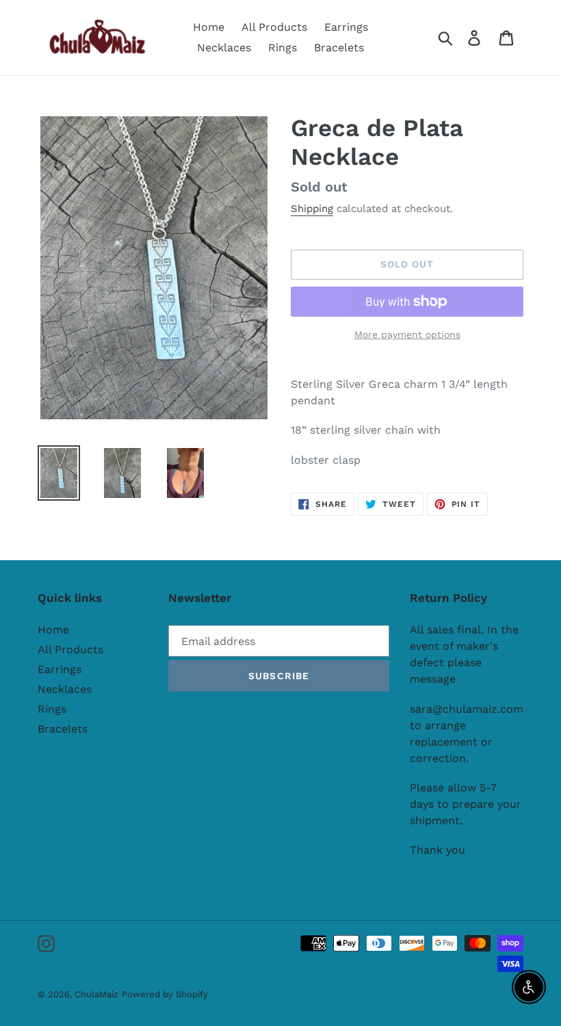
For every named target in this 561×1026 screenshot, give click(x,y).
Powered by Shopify (165, 994)
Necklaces (65, 689)
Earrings (59, 669)
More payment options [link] (407, 334)
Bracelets (63, 728)
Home (53, 629)
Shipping (312, 208)
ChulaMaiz (96, 994)
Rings (52, 708)
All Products (70, 649)
